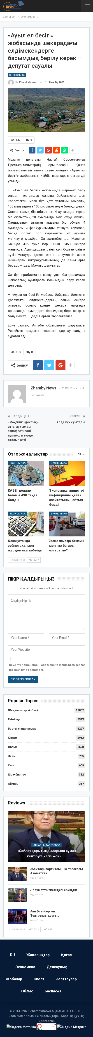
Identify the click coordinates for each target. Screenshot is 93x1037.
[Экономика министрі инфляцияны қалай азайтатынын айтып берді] (67, 473)
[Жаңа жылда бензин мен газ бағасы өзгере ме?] (67, 524)
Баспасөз (53, 991)
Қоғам (12, 737)
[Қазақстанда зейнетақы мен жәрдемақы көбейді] (26, 524)
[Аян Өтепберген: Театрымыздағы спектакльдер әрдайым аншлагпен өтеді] (17, 916)
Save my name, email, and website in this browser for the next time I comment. (47, 667)
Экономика (17, 75)
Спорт (12, 765)
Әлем (12, 756)
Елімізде (14, 719)
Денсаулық (57, 967)
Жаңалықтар (38, 955)
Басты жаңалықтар (22, 728)
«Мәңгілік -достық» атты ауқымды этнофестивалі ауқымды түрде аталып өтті (23, 430)
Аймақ (13, 783)
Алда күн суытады (70, 422)
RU (12, 955)
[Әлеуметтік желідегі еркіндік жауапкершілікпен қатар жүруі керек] (17, 895)
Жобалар (14, 979)
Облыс (13, 747)
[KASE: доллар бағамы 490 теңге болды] (26, 473)
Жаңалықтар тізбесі (23, 710)
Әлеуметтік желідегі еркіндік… (54, 890)
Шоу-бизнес (17, 774)
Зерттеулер (66, 979)
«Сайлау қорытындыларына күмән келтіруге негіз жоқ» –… (46, 853)
